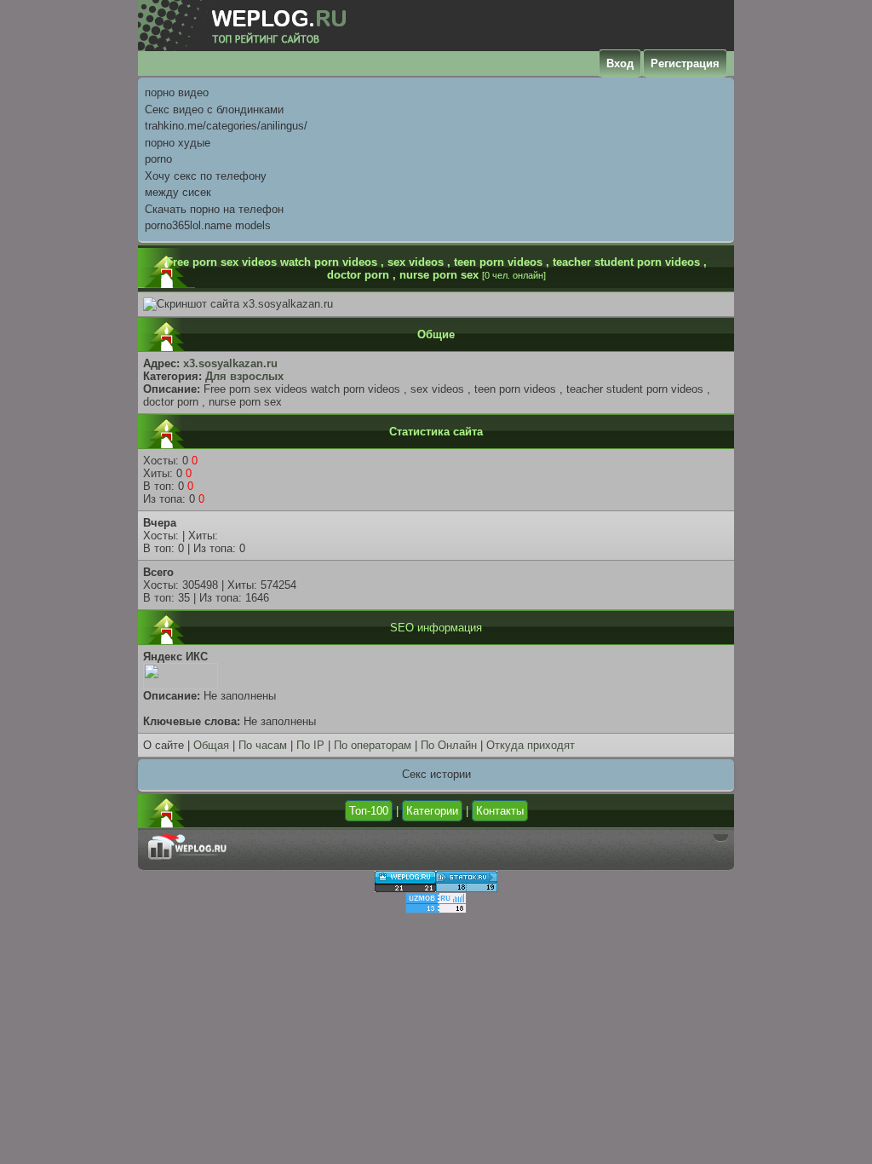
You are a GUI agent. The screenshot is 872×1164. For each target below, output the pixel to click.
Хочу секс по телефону (206, 176)
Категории (432, 810)
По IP (310, 745)
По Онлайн (449, 745)
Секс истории (436, 774)
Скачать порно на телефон (214, 209)
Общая (211, 745)
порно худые (177, 142)
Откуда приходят (530, 745)
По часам (262, 745)
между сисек (178, 192)
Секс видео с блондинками (214, 109)
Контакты (500, 810)
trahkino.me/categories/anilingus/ (226, 125)
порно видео (177, 92)
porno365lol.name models (208, 225)
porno (158, 159)
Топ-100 (368, 810)
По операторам (372, 745)
